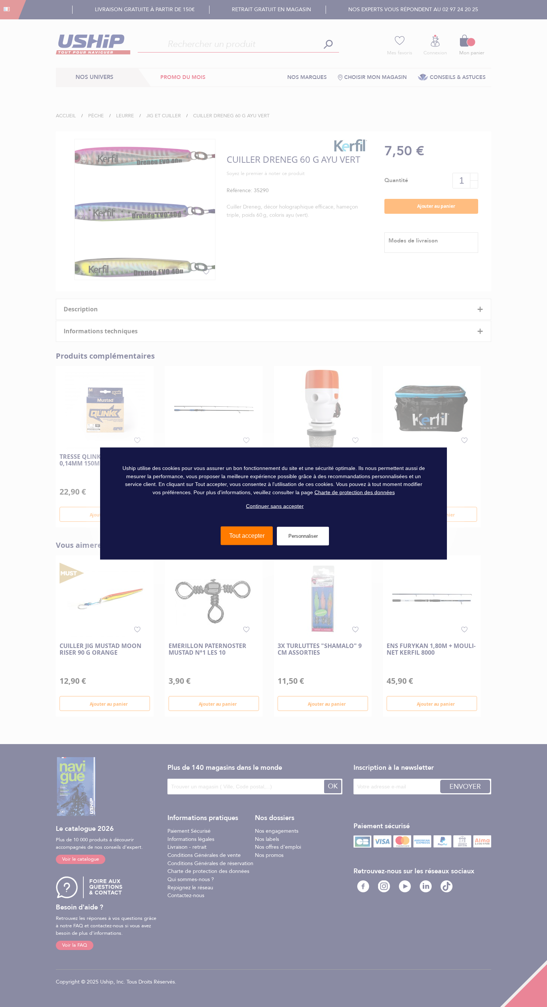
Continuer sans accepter (275, 506)
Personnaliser (303, 536)
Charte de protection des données (354, 492)
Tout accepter (247, 536)
